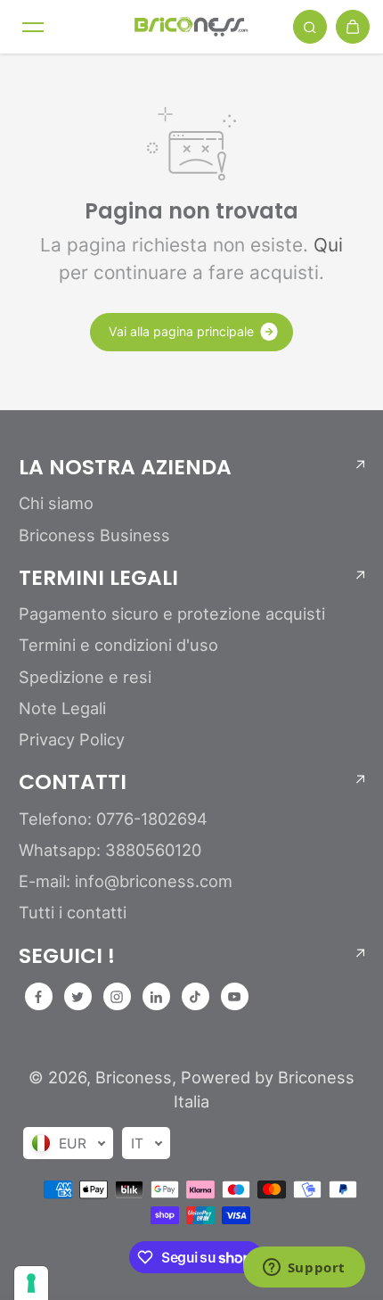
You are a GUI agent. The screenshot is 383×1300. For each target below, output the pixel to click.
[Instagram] (116, 996)
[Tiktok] (195, 996)
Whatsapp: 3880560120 (110, 850)
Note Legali (62, 708)
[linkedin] (155, 996)
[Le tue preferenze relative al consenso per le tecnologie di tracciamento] (31, 1283)
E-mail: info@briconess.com (125, 881)
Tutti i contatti (72, 912)
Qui (328, 245)
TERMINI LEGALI (98, 577)
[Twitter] (77, 996)
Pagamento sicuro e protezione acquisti (172, 613)
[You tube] (234, 996)
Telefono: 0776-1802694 (113, 818)
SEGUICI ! (67, 955)
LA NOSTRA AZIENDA (125, 467)
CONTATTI (72, 781)
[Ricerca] (310, 27)
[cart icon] (353, 27)
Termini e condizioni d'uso (118, 644)
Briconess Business (94, 535)
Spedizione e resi (85, 677)
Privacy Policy (72, 739)
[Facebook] (38, 996)
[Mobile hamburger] (33, 26)
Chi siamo (56, 503)
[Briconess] (191, 27)
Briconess (133, 1077)
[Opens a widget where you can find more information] (303, 1269)
